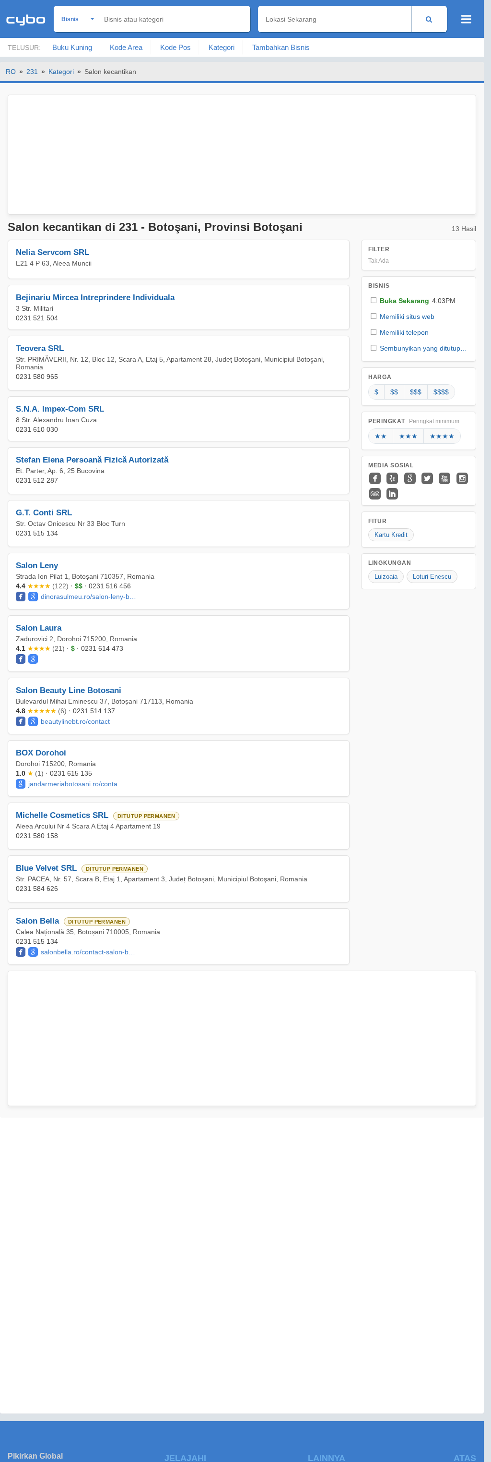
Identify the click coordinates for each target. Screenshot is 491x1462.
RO (11, 71)
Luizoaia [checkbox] (385, 576)
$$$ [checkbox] (415, 392)
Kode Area (126, 47)
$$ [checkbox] (394, 392)
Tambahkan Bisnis (281, 47)
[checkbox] (418, 300)
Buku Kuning (72, 47)
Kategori (221, 47)
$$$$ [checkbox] (441, 392)
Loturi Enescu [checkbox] (432, 576)
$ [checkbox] (376, 392)
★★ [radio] (380, 436)
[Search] (429, 19)
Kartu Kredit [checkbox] (391, 534)
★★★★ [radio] (442, 436)
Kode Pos (175, 47)
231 (32, 71)
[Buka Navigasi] (466, 19)
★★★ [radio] (408, 436)
